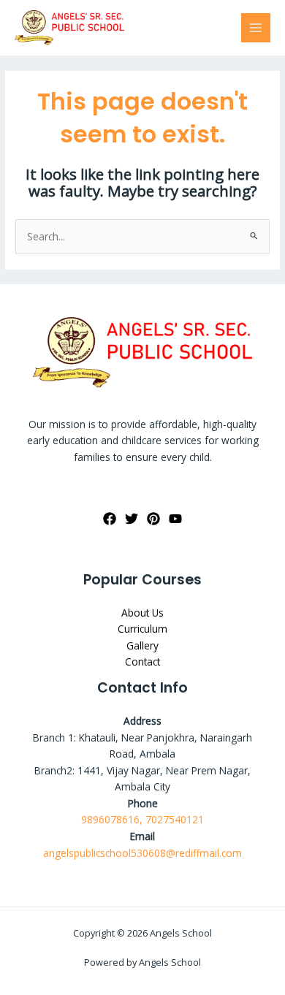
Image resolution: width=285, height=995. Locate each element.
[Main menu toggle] (256, 28)
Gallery (142, 645)
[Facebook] (109, 518)
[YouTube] (175, 518)
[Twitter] (131, 518)
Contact (142, 661)
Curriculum (142, 629)
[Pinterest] (153, 518)
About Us (142, 613)
